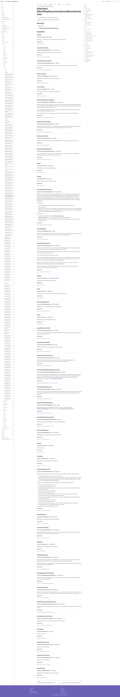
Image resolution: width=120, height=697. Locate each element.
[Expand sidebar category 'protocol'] (13, 406)
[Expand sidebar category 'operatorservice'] (13, 404)
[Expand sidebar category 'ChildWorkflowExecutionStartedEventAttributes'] (13, 267)
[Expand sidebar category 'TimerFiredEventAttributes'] (13, 330)
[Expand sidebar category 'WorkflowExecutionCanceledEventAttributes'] (13, 341)
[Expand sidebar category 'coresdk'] (13, 37)
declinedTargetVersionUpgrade (48, 117)
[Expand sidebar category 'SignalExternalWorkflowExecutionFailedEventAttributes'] (13, 317)
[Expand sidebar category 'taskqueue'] (13, 417)
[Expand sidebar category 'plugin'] (13, 33)
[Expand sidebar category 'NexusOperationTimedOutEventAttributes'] (13, 309)
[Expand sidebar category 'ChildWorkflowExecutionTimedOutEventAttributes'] (13, 272)
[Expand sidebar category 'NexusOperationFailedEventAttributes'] (13, 301)
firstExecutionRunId (45, 145)
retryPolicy (44, 465)
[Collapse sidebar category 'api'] (13, 45)
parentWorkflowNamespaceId (47, 426)
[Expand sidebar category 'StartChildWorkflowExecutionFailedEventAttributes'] (13, 322)
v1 (40, 17)
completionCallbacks (46, 56)
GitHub (106, 1)
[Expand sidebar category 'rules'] (13, 412)
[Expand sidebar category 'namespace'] (13, 401)
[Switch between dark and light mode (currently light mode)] (110, 1)
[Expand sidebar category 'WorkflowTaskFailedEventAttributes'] (13, 391)
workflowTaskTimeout (46, 664)
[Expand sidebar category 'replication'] (13, 411)
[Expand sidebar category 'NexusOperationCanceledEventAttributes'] (13, 296)
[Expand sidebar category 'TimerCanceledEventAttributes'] (13, 328)
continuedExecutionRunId (47, 69)
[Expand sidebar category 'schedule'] (13, 414)
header (43, 172)
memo (43, 324)
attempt (43, 43)
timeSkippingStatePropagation (48, 583)
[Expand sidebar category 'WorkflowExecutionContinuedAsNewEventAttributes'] (13, 346)
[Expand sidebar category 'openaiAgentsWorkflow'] (13, 28)
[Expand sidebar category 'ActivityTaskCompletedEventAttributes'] (13, 246)
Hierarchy (85, 4)
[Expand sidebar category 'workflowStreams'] (13, 438)
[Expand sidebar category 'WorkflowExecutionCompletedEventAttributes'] (13, 343)
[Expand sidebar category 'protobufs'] (13, 429)
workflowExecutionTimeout (47, 625)
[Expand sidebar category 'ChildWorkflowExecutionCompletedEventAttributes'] (13, 261)
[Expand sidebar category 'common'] (13, 14)
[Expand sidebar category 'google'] (13, 38)
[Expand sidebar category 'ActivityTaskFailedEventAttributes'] (13, 248)
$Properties (39, 43)
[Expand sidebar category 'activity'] (13, 7)
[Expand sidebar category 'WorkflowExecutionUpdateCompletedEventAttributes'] (13, 377)
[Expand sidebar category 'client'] (13, 10)
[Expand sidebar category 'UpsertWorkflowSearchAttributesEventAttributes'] (13, 335)
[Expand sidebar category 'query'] (13, 409)
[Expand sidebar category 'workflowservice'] (13, 428)
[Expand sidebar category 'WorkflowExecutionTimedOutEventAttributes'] (13, 367)
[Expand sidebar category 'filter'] (13, 65)
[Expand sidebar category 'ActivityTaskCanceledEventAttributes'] (13, 243)
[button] (9, 70)
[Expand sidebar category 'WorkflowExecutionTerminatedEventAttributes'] (13, 362)
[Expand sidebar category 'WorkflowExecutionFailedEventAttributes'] (13, 349)
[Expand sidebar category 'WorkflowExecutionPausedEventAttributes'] (13, 354)
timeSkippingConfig (45, 569)
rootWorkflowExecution (46, 510)
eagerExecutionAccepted (46, 132)
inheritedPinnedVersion (46, 271)
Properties (85, 6)
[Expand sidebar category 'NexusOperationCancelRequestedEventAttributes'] (13, 293)
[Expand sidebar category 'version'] (13, 422)
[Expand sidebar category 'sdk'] (13, 416)
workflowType (44, 677)
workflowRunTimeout (46, 651)
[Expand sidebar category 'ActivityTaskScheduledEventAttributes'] (13, 251)
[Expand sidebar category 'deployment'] (13, 59)
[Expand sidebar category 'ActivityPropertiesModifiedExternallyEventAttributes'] (13, 238)
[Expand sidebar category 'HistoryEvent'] (13, 283)
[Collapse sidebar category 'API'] (13, 5)
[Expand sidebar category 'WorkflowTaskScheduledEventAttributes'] (13, 393)
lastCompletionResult (46, 311)
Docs (102, 1)
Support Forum (32, 691)
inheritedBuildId (45, 239)
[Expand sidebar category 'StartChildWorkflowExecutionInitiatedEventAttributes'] (13, 325)
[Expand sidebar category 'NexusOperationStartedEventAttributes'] (13, 307)
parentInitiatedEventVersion (47, 365)
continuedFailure (45, 82)
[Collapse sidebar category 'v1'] (13, 69)
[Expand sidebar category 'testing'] (13, 433)
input (43, 298)
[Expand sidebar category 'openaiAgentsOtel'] (13, 27)
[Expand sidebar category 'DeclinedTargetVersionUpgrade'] (13, 274)
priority (43, 452)
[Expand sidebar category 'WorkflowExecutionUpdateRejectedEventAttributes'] (13, 380)
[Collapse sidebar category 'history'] (13, 67)
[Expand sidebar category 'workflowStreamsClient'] (13, 439)
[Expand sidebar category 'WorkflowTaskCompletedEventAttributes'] (13, 388)
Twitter (62, 689)
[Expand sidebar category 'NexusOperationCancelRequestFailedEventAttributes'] (13, 291)
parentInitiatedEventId (46, 351)
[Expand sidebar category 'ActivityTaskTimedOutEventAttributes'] (13, 256)
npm (30, 689)
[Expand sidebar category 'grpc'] (13, 40)
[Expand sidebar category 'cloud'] (13, 12)
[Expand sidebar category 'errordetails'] (13, 62)
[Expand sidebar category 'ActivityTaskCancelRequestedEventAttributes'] (13, 240)
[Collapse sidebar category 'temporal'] (13, 43)
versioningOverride (45, 597)
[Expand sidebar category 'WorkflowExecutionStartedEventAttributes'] (13, 359)
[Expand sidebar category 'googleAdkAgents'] (13, 17)
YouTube (62, 691)
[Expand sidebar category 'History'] (13, 282)
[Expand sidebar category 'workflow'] (13, 426)
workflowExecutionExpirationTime (48, 612)
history (38, 17)
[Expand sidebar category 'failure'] (13, 64)
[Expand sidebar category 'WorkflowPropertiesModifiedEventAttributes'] (13, 383)
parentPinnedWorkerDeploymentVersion (49, 383)
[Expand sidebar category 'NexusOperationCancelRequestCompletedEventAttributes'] (13, 288)
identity (43, 185)
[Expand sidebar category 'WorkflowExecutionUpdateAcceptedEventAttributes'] (13, 372)
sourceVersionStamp (46, 537)
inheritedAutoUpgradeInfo (47, 224)
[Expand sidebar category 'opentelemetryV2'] (13, 32)
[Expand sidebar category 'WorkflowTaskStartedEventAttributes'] (13, 396)
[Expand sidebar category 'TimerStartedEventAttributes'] (13, 333)
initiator (43, 284)
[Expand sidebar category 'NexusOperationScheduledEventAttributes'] (13, 304)
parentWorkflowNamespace (47, 413)
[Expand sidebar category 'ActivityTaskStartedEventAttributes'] (13, 253)
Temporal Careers (64, 692)
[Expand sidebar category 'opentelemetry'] (13, 30)
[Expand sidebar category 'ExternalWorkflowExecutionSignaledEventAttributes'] (13, 280)
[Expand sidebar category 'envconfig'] (13, 15)
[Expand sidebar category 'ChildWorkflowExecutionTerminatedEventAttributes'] (13, 269)
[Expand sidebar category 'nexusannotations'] (13, 42)
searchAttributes (45, 523)
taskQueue (44, 551)
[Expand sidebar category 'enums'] (13, 60)
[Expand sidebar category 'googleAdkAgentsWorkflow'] (13, 19)
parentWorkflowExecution (47, 398)
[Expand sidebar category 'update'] (13, 421)
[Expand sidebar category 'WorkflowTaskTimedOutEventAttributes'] (13, 398)
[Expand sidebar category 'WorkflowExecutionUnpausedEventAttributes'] (13, 370)
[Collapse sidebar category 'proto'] (13, 35)
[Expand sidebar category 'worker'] (13, 424)
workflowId (44, 638)
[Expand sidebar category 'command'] (13, 54)
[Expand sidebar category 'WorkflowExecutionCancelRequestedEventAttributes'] (13, 338)
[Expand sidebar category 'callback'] (13, 50)
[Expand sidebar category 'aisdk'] (13, 9)
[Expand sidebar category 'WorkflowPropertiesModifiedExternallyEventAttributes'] (13, 385)
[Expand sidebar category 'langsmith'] (13, 21)
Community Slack (33, 692)
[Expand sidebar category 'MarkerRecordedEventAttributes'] (13, 286)
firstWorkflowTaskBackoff (46, 159)
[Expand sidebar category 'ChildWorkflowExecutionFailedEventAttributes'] (13, 264)
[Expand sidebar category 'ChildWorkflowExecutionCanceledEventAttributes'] (13, 259)
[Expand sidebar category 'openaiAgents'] (13, 25)
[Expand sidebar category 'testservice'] (13, 419)
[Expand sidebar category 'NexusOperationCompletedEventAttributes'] (13, 299)
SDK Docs (31, 688)
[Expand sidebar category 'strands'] (13, 431)
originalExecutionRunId (46, 338)
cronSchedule (44, 95)
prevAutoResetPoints (46, 439)
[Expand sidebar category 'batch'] (13, 48)
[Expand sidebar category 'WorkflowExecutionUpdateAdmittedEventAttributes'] (13, 375)
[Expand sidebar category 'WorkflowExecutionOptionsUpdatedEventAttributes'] (13, 351)
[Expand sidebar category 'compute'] (13, 57)
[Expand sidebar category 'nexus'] (13, 23)
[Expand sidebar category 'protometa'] (13, 407)
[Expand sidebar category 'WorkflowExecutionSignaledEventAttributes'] (13, 356)
